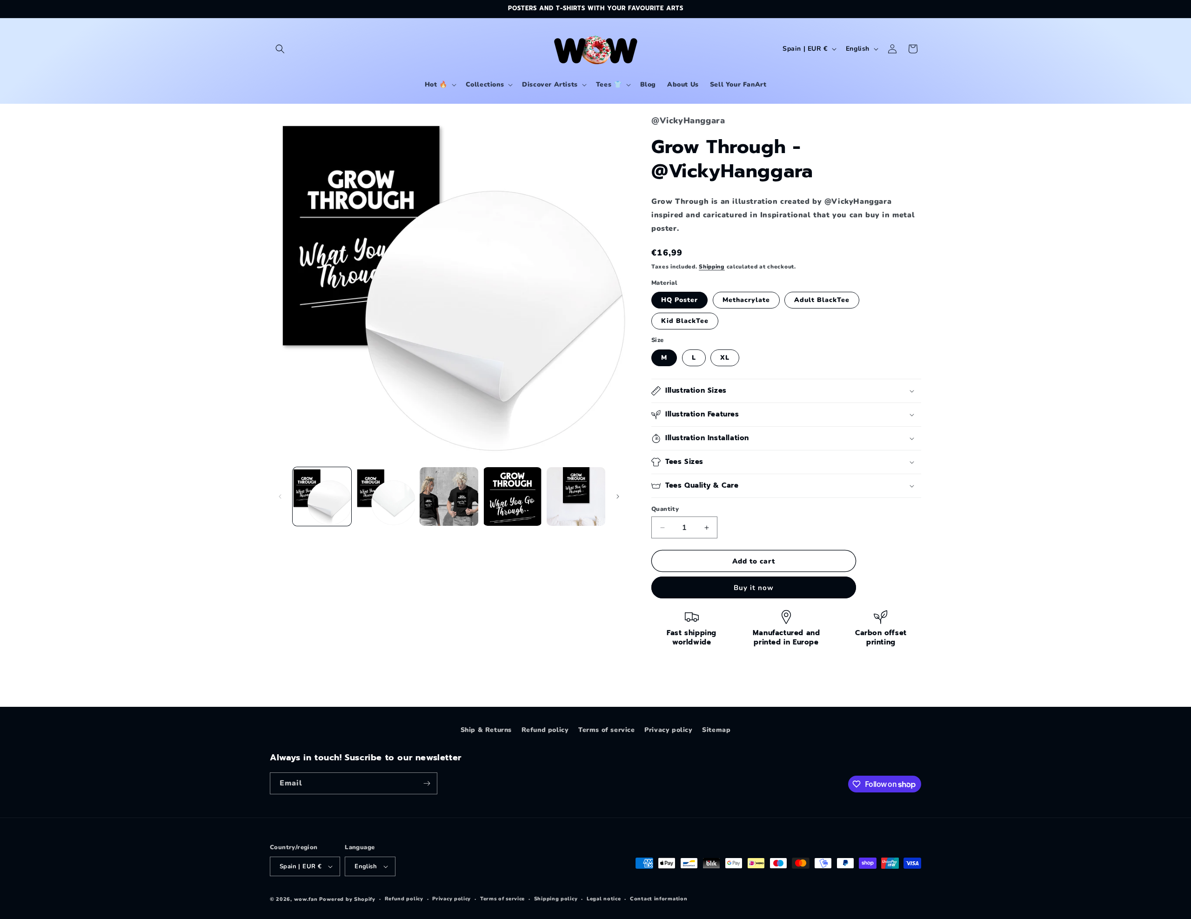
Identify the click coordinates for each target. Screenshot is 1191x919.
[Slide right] (618, 496)
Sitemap (716, 729)
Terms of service (606, 729)
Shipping (712, 266)
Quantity (665, 509)
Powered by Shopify (347, 899)
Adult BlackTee (822, 299)
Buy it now (754, 587)
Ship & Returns (486, 729)
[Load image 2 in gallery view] (385, 496)
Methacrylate (746, 299)
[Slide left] (280, 496)
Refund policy (545, 729)
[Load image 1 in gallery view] (322, 496)
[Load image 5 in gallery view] (576, 496)
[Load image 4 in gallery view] (512, 496)
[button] (280, 49)
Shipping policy (556, 898)
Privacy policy (668, 729)
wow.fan (306, 899)
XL (724, 357)
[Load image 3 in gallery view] (449, 496)
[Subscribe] (426, 783)
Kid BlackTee (685, 320)
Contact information (658, 898)
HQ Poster (679, 299)
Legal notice (604, 898)
